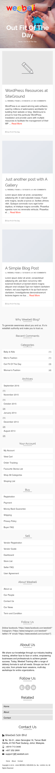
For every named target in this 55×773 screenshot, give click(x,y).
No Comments (40, 101)
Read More (17, 123)
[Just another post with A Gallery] (27, 156)
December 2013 (11, 421)
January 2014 (10, 412)
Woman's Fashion (12, 370)
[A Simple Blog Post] (27, 245)
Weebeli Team (13, 101)
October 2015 (10, 403)
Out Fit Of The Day (13, 132)
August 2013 (9, 430)
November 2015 (11, 394)
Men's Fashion (10, 357)
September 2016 (11, 385)
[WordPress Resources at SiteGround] (27, 67)
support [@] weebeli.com (17, 753)
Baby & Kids (9, 351)
